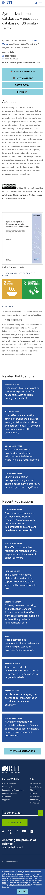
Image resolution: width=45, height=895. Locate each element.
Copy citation (22, 85)
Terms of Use (35, 796)
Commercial (7, 787)
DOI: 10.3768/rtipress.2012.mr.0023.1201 (21, 62)
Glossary (33, 793)
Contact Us (34, 803)
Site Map (33, 790)
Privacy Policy (35, 784)
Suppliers (6, 800)
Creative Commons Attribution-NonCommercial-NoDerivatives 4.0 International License (22, 195)
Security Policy (36, 787)
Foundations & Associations (13, 790)
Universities (7, 796)
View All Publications (22, 751)
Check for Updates (24, 71)
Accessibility (35, 800)
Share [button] (20, 92)
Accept (23, 891)
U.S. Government (9, 784)
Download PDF (24, 78)
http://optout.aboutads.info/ (19, 885)
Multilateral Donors (9, 793)
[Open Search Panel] (36, 3)
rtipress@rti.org (14, 320)
